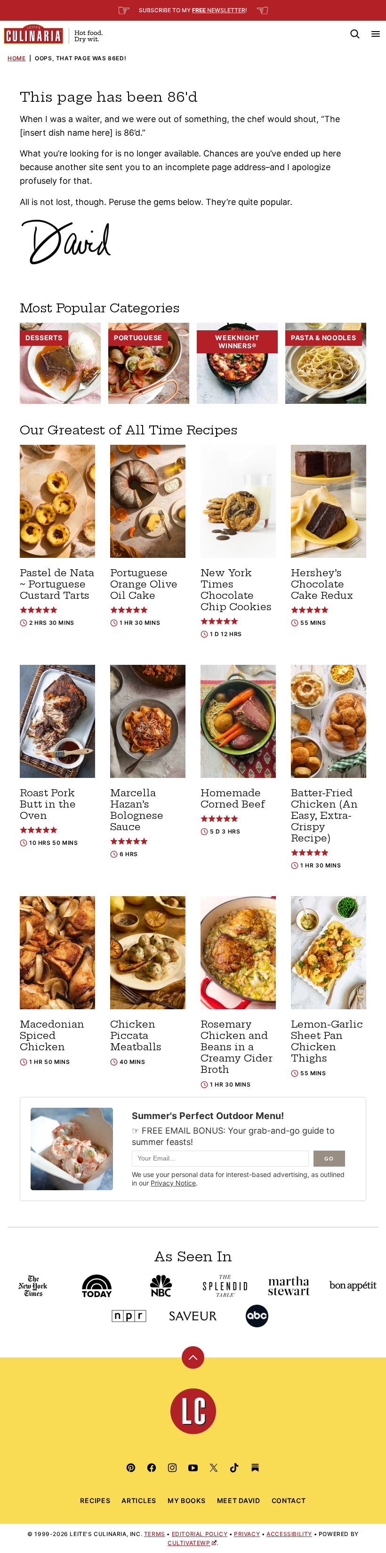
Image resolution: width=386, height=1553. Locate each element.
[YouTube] (193, 1467)
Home (16, 58)
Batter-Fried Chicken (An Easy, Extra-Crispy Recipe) (324, 815)
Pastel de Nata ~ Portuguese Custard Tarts (57, 584)
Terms (154, 1533)
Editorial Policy (200, 1533)
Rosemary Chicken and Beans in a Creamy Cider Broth (237, 1046)
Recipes (95, 1500)
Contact (289, 1500)
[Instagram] (172, 1467)
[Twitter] (213, 1467)
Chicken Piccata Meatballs (135, 1035)
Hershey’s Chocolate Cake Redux (322, 584)
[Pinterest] (131, 1467)
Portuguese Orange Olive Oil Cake (143, 584)
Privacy (247, 1533)
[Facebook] (151, 1467)
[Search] (355, 34)
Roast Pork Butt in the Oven (48, 804)
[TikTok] (234, 1467)
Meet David (238, 1500)
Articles (138, 1500)
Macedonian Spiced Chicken (52, 1035)
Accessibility (289, 1533)
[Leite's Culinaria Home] (53, 34)
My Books (187, 1500)
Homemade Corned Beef (233, 798)
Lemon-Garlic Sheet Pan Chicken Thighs (327, 1041)
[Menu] (375, 34)
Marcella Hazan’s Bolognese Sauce (136, 810)
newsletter (218, 10)
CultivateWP (189, 1542)
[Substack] (255, 1467)
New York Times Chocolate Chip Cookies (236, 590)
